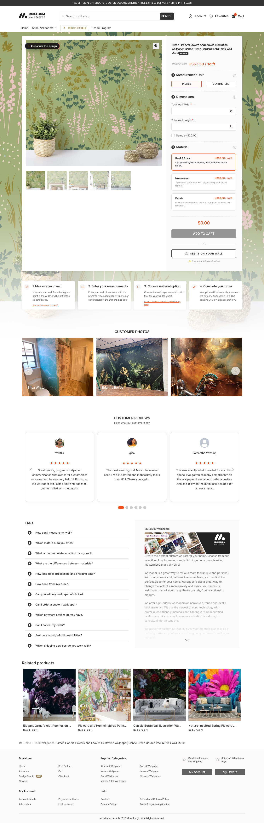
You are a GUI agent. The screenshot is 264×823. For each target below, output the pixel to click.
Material (182, 147)
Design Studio (77, 28)
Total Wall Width (180, 104)
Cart (60, 771)
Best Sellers (64, 766)
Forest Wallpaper (149, 766)
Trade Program (101, 27)
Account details (27, 799)
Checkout (63, 776)
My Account (197, 772)
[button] (156, 46)
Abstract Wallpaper (111, 766)
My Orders (230, 772)
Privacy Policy (108, 804)
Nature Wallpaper (110, 771)
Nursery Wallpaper (150, 776)
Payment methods (68, 799)
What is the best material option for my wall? (162, 303)
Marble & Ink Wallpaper (113, 781)
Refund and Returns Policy (154, 799)
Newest (23, 781)
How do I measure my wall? (45, 305)
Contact (104, 799)
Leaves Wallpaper (149, 771)
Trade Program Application (154, 804)
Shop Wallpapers (42, 27)
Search (166, 16)
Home (24, 27)
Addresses (25, 804)
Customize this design (42, 46)
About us (24, 771)
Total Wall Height (181, 120)
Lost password (66, 804)
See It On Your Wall (206, 253)
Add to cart (204, 234)
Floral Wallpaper (44, 742)
